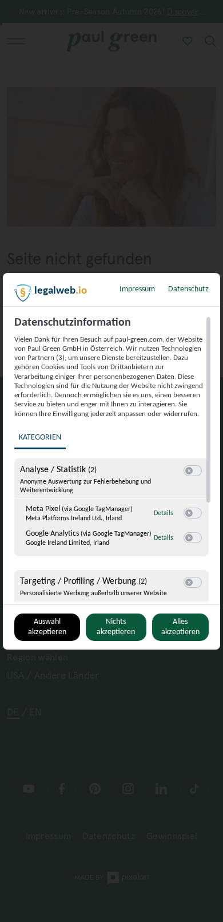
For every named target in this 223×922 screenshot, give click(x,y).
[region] (113, 459)
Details (163, 513)
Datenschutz (188, 289)
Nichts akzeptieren (116, 627)
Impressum (137, 289)
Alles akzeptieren (180, 627)
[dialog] (111, 461)
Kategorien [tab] (40, 437)
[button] (189, 470)
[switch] (192, 471)
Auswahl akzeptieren (47, 627)
